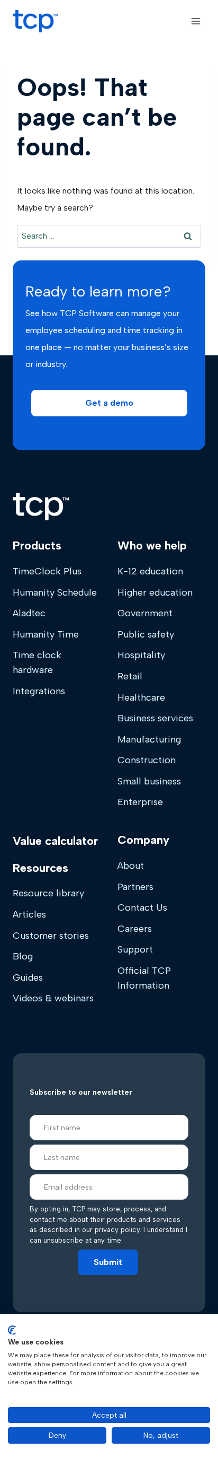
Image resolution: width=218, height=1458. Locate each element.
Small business (149, 781)
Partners (135, 887)
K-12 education (150, 571)
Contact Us (142, 907)
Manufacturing (149, 739)
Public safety (145, 634)
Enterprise (140, 802)
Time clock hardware (37, 662)
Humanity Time (46, 634)
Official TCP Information (144, 978)
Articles (29, 914)
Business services (155, 718)
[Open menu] (195, 21)
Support (135, 949)
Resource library (48, 893)
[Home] (41, 506)
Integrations (39, 691)
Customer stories (51, 935)
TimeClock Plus (47, 571)
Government (144, 613)
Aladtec (29, 613)
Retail (129, 676)
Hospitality (141, 655)
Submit (108, 1262)
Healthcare (141, 697)
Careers (134, 929)
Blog (23, 956)
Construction (146, 760)
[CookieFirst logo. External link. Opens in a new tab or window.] (12, 1330)
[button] (109, 403)
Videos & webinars (53, 998)
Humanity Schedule (55, 592)
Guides (28, 977)
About (130, 865)
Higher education (155, 592)
